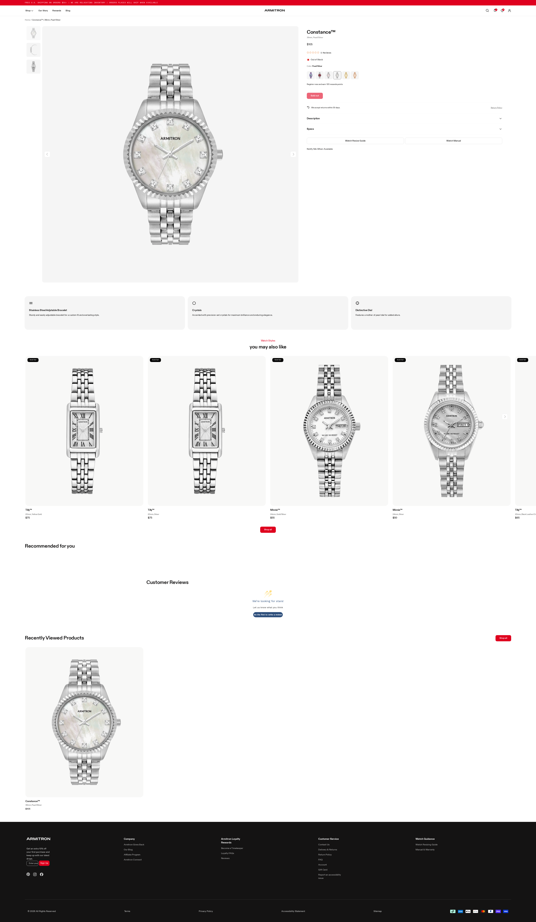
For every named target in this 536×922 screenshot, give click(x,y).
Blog (68, 11)
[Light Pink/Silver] (328, 75)
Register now (312, 84)
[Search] (487, 11)
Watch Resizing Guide (427, 845)
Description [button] (313, 118)
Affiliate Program (132, 855)
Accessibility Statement (293, 911)
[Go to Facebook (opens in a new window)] (41, 875)
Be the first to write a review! (268, 615)
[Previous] (47, 154)
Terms (127, 911)
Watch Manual (453, 141)
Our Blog (128, 850)
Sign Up (44, 863)
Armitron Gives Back (134, 845)
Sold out (315, 96)
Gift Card (322, 870)
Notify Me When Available (320, 149)
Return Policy (496, 108)
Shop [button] (27, 11)
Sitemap (378, 911)
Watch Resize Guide (355, 141)
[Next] (293, 154)
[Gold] (346, 75)
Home (27, 20)
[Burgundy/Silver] (320, 75)
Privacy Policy (206, 911)
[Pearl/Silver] (337, 75)
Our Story (43, 11)
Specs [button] (310, 129)
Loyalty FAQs (227, 853)
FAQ (320, 860)
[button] (509, 10)
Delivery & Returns (327, 850)
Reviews (225, 858)
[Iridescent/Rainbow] (311, 75)
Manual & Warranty (425, 850)
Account (322, 865)
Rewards (56, 11)
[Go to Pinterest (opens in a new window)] (28, 875)
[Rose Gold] (355, 75)
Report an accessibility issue (329, 876)
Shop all (268, 530)
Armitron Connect (133, 860)
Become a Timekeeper (232, 848)
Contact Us (323, 845)
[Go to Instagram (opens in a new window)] (35, 875)
